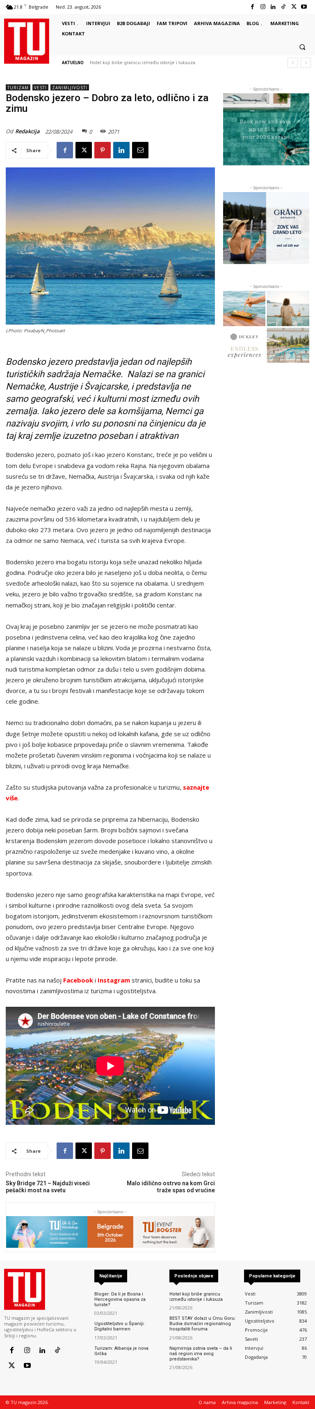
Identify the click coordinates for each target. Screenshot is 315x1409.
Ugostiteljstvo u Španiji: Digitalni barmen (119, 1326)
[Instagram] (263, 7)
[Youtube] (304, 7)
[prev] (293, 63)
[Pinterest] (102, 150)
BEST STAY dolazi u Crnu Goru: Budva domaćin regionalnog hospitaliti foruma (202, 1324)
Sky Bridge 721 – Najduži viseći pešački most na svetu (48, 1186)
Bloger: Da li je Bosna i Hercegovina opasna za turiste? (120, 1299)
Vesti (40, 87)
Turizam (18, 87)
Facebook (78, 980)
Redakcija (27, 131)
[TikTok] (283, 7)
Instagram (114, 980)
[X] (294, 7)
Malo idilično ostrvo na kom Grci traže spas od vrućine (171, 1186)
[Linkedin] (273, 7)
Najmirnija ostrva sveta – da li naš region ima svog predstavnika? (200, 1354)
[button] (302, 47)
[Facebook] (252, 7)
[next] (306, 63)
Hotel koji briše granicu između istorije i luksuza (142, 62)
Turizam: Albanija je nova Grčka (121, 1351)
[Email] (140, 150)
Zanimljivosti (69, 87)
